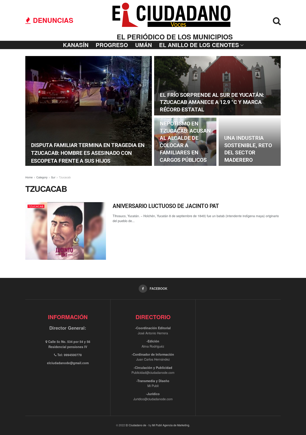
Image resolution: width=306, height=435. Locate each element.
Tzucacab (65, 177)
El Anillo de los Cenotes (199, 45)
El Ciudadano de (136, 425)
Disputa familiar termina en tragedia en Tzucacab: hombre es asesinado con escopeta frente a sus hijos (88, 153)
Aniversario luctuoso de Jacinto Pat (166, 206)
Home (29, 177)
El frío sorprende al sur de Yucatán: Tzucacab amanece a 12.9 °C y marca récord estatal (212, 102)
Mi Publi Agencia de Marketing (170, 425)
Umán (143, 45)
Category (41, 177)
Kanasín (75, 45)
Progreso (112, 45)
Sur (53, 177)
